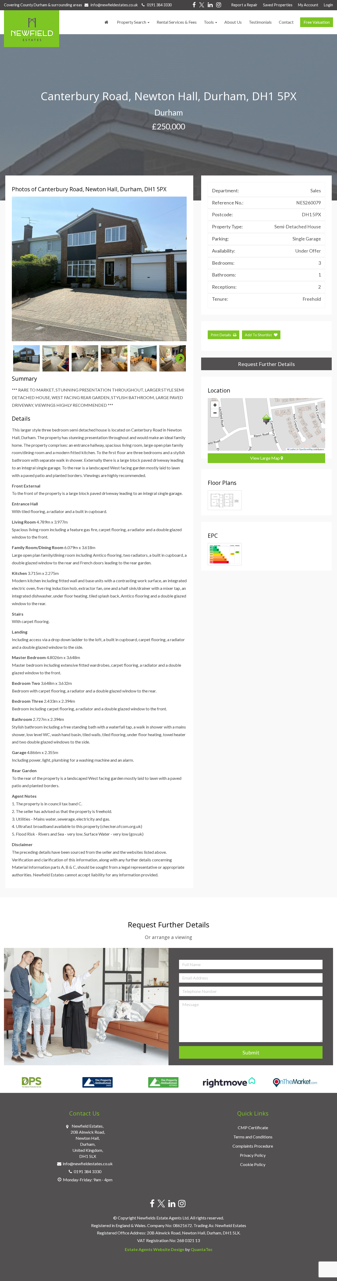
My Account (308, 5)
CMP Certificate (253, 1127)
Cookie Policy (252, 1164)
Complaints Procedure (252, 1145)
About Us (233, 21)
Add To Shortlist (258, 335)
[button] (266, 419)
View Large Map (265, 457)
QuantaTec (201, 1249)
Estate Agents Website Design (154, 1249)
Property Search (132, 21)
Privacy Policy (253, 1155)
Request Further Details (266, 364)
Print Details (221, 335)
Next (177, 269)
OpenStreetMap (306, 449)
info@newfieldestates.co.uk (114, 5)
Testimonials (260, 21)
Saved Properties (278, 5)
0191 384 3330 (158, 5)
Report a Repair (244, 5)
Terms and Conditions (252, 1136)
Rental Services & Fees (177, 21)
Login (328, 5)
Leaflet (292, 449)
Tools (209, 21)
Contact (286, 21)
